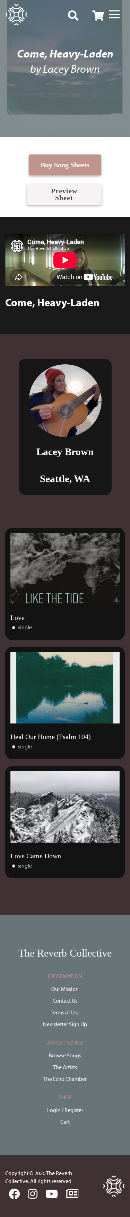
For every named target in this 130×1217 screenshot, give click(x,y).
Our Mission (65, 988)
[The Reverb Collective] (16, 14)
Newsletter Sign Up (65, 1024)
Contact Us (65, 1000)
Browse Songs (65, 1055)
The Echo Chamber (65, 1078)
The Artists (65, 1067)
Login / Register (65, 1110)
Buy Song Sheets (65, 165)
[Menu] (114, 14)
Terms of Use (65, 1012)
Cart (65, 1121)
